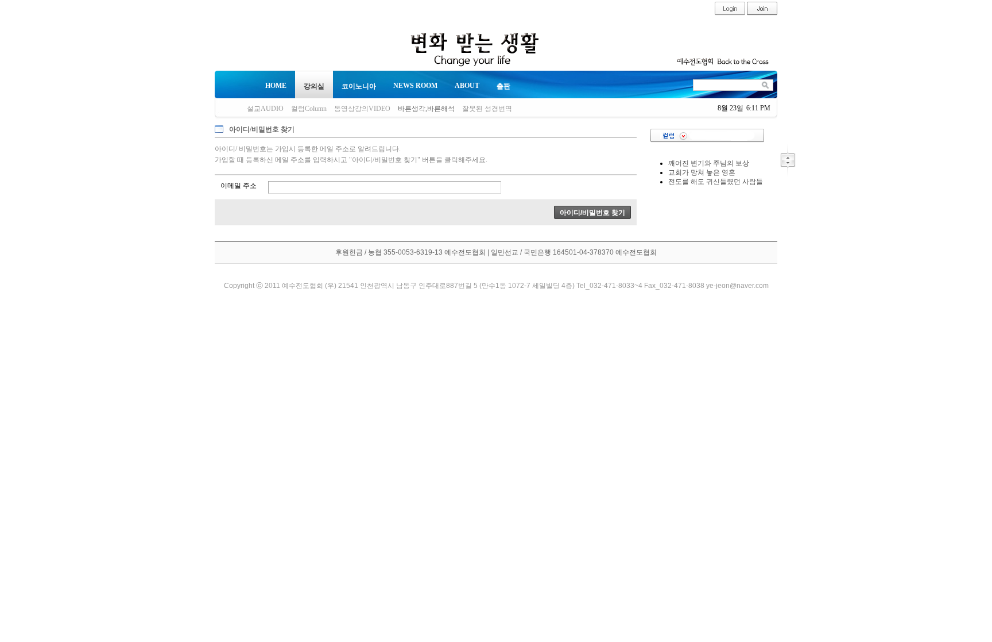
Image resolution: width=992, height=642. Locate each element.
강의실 (314, 86)
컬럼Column (309, 109)
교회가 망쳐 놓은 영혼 (701, 172)
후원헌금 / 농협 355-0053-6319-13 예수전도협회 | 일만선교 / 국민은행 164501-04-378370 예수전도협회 (496, 252)
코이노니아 (359, 86)
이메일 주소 (238, 186)
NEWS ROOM (415, 86)
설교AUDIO (265, 109)
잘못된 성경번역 (487, 109)
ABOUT (467, 86)
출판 (503, 86)
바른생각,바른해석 (426, 109)
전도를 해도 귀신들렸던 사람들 (715, 182)
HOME (275, 86)
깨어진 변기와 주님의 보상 (708, 163)
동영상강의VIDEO (362, 109)
